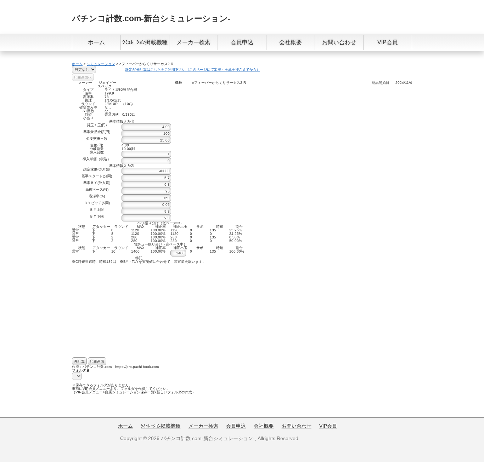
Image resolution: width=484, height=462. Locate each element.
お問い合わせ (339, 42)
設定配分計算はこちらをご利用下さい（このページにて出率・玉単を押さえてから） (192, 69)
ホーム (96, 42)
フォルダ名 (81, 370)
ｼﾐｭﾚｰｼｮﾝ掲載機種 (145, 42)
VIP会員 (387, 42)
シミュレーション (101, 64)
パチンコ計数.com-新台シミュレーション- (151, 18)
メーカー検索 (193, 42)
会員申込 (242, 42)
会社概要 (290, 42)
